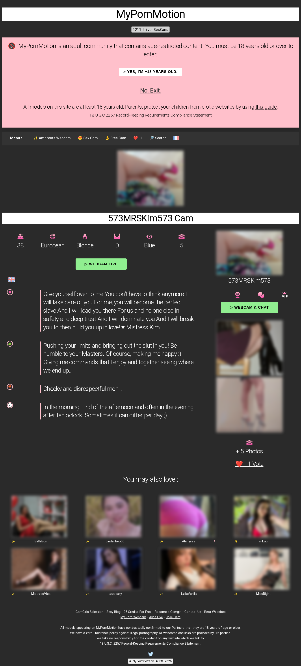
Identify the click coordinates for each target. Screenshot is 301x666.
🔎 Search (157, 138)
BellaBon (41, 541)
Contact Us (192, 612)
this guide (266, 107)
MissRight (263, 594)
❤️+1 (137, 138)
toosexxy (115, 594)
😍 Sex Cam (88, 138)
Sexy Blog (113, 612)
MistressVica (40, 594)
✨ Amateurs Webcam (52, 138)
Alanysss (188, 541)
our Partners (175, 628)
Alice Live (156, 617)
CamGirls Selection (89, 612)
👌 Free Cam (115, 138)
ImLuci (263, 541)
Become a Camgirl (168, 612)
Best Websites (215, 612)
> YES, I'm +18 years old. (150, 72)
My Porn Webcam (133, 617)
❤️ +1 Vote (249, 463)
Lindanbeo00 (115, 541)
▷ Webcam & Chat (249, 307)
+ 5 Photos (249, 451)
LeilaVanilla (189, 594)
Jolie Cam (173, 617)
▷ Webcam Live (101, 264)
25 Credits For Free (138, 612)
